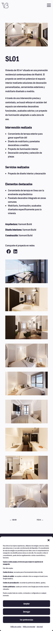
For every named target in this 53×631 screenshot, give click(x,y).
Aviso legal (40, 626)
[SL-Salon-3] (26, 46)
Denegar (26, 611)
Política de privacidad (29, 626)
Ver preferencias (26, 619)
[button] (48, 540)
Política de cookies (15, 626)
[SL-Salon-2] (26, 339)
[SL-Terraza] (26, 283)
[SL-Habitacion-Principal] (26, 423)
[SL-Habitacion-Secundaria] (26, 395)
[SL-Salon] (26, 311)
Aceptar (26, 603)
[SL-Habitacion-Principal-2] (26, 507)
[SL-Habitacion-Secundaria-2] (26, 367)
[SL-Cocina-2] (26, 451)
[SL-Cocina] (26, 479)
